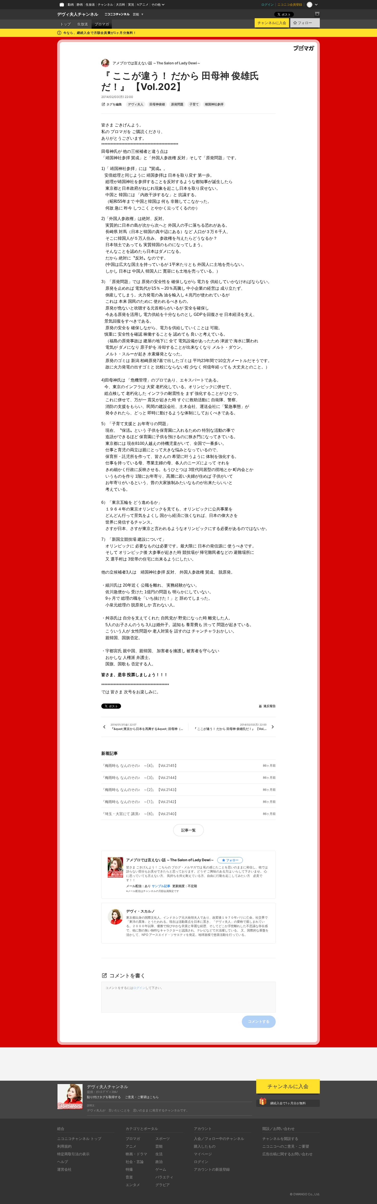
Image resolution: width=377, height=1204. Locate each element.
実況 (131, 4)
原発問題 (177, 104)
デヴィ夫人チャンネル (77, 14)
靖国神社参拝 (214, 104)
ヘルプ (62, 1161)
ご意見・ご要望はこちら (142, 1097)
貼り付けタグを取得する (104, 1097)
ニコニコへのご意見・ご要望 (285, 1146)
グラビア (162, 1184)
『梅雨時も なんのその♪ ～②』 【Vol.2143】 (139, 789)
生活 (159, 1154)
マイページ (203, 1154)
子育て (194, 104)
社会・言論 (135, 1161)
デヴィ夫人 (135, 104)
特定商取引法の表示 (73, 1154)
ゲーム (160, 1169)
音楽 (129, 1177)
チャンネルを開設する (280, 1138)
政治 (159, 1161)
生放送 (90, 4)
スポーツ (162, 1138)
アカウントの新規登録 (212, 1169)
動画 (71, 4)
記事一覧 (188, 830)
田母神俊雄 (157, 104)
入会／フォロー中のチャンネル (219, 1138)
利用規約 (64, 1146)
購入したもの (204, 1146)
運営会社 (64, 1169)
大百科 (120, 4)
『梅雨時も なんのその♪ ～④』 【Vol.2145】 (139, 765)
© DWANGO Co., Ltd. (305, 1194)
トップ (65, 24)
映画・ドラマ (136, 1154)
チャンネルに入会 (271, 23)
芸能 (136, 14)
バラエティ (164, 1177)
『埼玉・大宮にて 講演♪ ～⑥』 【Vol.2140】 (139, 814)
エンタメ (133, 1184)
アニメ (131, 1146)
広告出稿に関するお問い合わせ (287, 1154)
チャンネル (105, 4)
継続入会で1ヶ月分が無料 (288, 1103)
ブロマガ (102, 24)
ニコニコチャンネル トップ (79, 1138)
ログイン (267, 4)
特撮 (129, 1169)
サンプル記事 (161, 886)
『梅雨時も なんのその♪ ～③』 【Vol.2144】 (139, 777)
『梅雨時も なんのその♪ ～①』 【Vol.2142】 (139, 802)
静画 (80, 4)
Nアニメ (142, 4)
